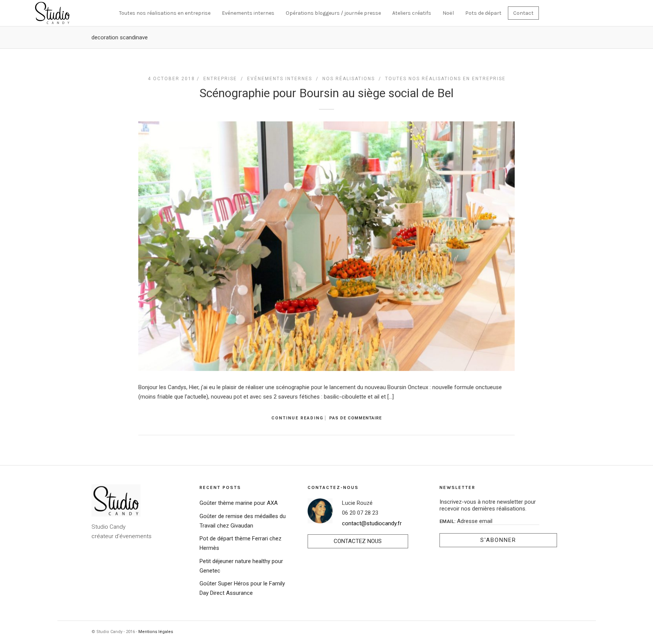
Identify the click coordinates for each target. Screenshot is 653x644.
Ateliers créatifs (411, 13)
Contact (523, 13)
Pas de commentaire (355, 418)
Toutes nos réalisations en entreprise (164, 13)
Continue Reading (297, 418)
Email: (448, 521)
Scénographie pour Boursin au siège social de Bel (326, 93)
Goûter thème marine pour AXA (239, 503)
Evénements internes (248, 13)
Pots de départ (483, 13)
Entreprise (220, 78)
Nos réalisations (348, 78)
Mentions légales (155, 631)
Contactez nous (358, 541)
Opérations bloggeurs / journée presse (333, 13)
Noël (448, 13)
